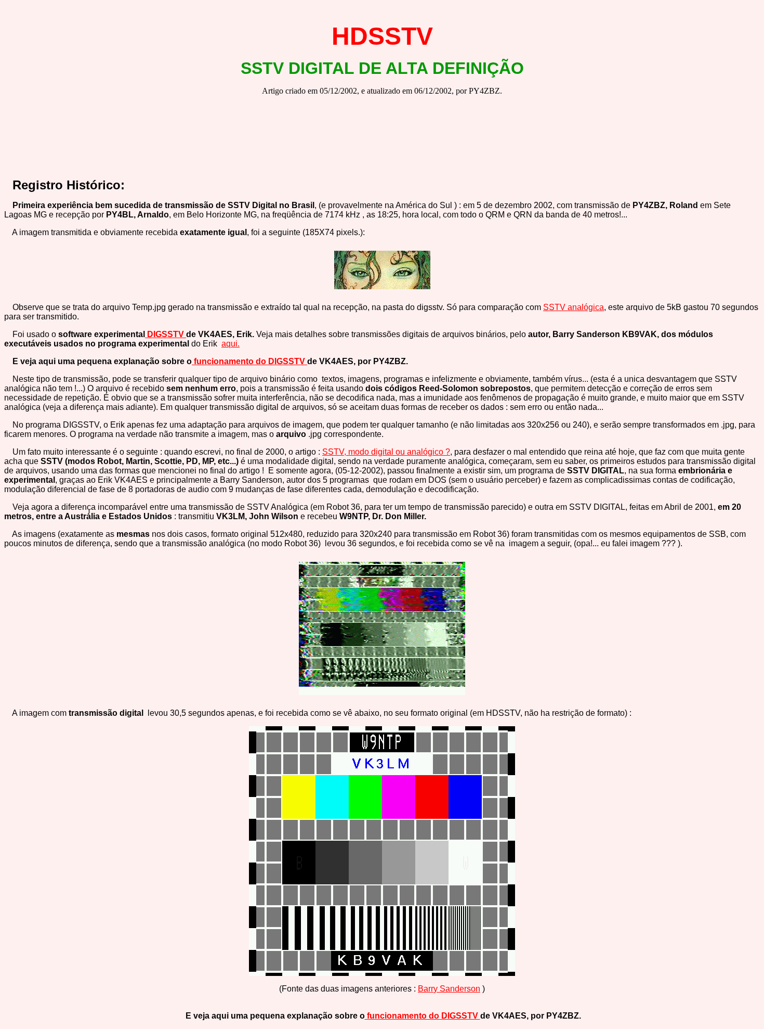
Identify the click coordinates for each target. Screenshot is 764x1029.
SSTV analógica (573, 307)
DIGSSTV (165, 334)
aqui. (230, 343)
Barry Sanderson (449, 988)
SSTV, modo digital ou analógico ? (386, 451)
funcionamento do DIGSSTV (249, 361)
